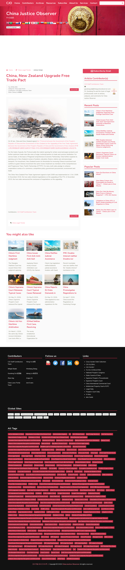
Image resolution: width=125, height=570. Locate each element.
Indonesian (18, 417)
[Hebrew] (51, 23)
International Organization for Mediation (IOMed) (22, 499)
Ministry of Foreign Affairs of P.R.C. (81, 515)
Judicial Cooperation (90, 506)
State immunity (13, 549)
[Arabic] (10, 23)
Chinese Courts (28, 465)
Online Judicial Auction (36, 524)
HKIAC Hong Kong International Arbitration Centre (64, 490)
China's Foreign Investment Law (83, 456)
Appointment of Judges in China (17, 437)
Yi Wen (88, 394)
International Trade (67, 499)
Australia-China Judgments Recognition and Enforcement (24, 440)
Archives (40, 3)
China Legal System (14, 456)
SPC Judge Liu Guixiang (95, 543)
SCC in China (45, 537)
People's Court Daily (93, 392)
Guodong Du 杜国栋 (14, 373)
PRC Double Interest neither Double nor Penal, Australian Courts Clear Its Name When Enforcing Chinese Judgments (106, 143)
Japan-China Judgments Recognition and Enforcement (87, 502)
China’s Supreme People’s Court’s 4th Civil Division (59, 462)
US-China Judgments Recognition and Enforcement (53, 555)
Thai (34, 417)
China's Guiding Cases (101, 456)
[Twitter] (55, 363)
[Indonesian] (54, 23)
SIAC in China (108, 537)
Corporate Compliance (24, 471)
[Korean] (36, 23)
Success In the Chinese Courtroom (28, 549)
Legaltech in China (39, 512)
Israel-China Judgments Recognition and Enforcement (23, 502)
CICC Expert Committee (80, 465)
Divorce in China (48, 478)
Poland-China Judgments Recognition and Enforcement (58, 527)
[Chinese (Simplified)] (14, 23)
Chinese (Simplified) (27, 414)
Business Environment (79, 446)
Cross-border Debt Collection (96, 362)
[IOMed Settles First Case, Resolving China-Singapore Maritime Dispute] (34, 314)
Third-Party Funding (32, 552)
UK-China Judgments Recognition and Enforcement (23, 555)
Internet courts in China (81, 499)
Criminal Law (78, 471)
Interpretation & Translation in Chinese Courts (102, 499)
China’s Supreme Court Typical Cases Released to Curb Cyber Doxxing (34, 293)
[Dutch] (17, 23)
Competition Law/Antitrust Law (87, 468)
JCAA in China (108, 502)
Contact (93, 3)
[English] (7, 23)
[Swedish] (48, 23)
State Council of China (93, 375)
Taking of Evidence (46, 549)
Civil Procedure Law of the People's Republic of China (23, 468)
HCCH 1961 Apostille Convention (100, 487)
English (11, 414)
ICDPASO (38, 493)
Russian (98, 414)
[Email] (48, 363)
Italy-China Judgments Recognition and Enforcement (55, 502)
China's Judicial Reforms (15, 459)
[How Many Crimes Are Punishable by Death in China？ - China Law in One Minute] (89, 184)
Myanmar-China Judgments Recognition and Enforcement (24, 521)
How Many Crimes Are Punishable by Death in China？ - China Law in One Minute (106, 183)
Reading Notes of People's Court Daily (49, 530)
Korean (83, 414)
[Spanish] (45, 23)
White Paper (61, 558)
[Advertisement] (62, 53)
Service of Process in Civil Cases (70, 537)
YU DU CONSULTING (93, 370)
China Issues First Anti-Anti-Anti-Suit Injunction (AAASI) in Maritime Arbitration (105, 122)
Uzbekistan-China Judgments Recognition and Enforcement (86, 555)
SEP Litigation (54, 537)
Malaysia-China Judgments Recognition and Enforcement (35, 515)
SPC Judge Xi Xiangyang (61, 546)
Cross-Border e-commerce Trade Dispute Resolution (40, 474)
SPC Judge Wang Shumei (46, 546)
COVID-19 (69, 471)
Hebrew (11, 417)
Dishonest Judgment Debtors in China (31, 478)
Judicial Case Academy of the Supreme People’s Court (68, 506)
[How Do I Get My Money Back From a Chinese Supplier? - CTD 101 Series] (89, 194)
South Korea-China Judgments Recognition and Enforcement (25, 543)
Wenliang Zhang (31, 369)
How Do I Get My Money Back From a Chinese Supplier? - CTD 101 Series (106, 193)
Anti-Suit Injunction (107, 434)
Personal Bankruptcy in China (17, 527)
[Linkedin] (70, 363)
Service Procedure (86, 537)
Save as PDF (74, 89)
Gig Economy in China (15, 487)
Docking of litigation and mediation (65, 478)
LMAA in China (13, 515)
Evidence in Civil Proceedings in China (75, 481)
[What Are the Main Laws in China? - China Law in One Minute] (89, 212)
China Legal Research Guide (107, 453)
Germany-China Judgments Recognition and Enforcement (88, 484)
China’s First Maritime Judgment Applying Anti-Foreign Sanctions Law (105, 112)
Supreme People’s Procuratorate (97, 378)
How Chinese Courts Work (87, 490)
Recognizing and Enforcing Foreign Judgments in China (59, 534)
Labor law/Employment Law (91, 509)
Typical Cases (55, 552)
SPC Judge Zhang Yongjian (91, 546)
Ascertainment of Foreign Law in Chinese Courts (55, 437)
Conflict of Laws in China (106, 468)
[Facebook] (63, 363)
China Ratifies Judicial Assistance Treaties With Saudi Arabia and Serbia (105, 132)
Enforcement (46, 481)
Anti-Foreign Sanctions (93, 434)
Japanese (76, 414)
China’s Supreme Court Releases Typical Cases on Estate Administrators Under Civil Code (106, 155)
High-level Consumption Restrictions (37, 490)
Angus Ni (29, 378)
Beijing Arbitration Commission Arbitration (87, 440)
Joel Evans (29, 383)
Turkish (40, 417)
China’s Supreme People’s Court (33, 462)
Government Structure (29, 487)
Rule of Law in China (82, 534)
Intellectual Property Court (16, 496)
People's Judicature (78, 524)
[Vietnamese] (57, 23)
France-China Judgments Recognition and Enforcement (55, 484)
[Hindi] (26, 23)
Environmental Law (57, 481)
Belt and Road (46, 443)
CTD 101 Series (62, 474)
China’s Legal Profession (15, 462)
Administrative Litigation (60, 434)
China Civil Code (71, 450)
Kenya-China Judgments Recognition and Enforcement (66, 509)
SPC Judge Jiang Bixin (81, 543)
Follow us (50, 356)
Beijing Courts (105, 440)
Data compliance (107, 474)
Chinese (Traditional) (40, 414)
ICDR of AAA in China (49, 493)
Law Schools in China (107, 509)
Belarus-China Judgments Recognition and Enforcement (24, 443)
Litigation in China (107, 512)
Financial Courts (92, 481)
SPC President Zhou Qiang (108, 546)
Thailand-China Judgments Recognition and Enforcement (93, 549)
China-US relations (109, 459)
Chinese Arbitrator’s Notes (83, 462)
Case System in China (48, 450)
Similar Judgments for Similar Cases (19, 540)
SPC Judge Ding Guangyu (51, 543)
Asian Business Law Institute (79, 437)
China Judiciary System (54, 453)
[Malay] (67, 23)
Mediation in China (58, 515)
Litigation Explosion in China (92, 512)
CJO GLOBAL (90, 364)
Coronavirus (12, 471)
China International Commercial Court (98, 383)
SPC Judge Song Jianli (30, 546)
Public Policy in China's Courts (17, 530)
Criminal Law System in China (92, 471)
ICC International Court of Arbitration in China (21, 493)
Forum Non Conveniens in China (17, 484)
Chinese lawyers (50, 465)
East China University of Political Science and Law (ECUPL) (24, 481)
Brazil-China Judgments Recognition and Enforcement (23, 446)
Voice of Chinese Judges (48, 558)
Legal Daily (90, 389)
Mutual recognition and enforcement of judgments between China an (88, 518)
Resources (51, 3)
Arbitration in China (34, 437)
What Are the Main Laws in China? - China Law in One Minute (106, 211)
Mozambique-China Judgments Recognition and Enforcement (25, 518)
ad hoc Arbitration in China (16, 434)
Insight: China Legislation (79, 493)
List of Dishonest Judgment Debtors (71, 512)
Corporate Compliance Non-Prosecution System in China (48, 471)
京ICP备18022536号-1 (40, 564)
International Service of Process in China (49, 499)
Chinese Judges (39, 465)
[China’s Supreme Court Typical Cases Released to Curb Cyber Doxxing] (34, 279)
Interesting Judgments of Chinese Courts (36, 496)
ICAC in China (110, 490)
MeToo (68, 515)
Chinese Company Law (15, 465)
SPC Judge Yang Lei (76, 546)
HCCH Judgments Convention (17, 490)
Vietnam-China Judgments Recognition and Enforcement (24, 558)
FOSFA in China (33, 484)
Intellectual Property (93, 493)
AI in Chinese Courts (78, 434)
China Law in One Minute (69, 453)
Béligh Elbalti (12, 369)
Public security (32, 530)
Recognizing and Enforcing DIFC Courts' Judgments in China (78, 530)
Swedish (112, 414)
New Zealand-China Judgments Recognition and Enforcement (95, 521)
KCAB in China (45, 509)
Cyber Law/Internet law (94, 474)
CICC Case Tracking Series (64, 465)
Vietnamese (27, 417)
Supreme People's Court (94, 381)
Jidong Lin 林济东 (32, 373)
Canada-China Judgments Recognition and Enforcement (24, 450)
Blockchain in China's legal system (79, 443)
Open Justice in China (51, 524)
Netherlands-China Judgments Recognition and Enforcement (59, 521)
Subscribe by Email (102, 71)
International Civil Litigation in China (95, 496)
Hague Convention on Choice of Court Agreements (74, 487)
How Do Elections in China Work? (106, 173)
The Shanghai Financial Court (17, 552)
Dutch (50, 414)
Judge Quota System (31, 506)
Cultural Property (73, 474)
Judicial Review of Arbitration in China (19, 509)
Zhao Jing (11, 378)
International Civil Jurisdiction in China (72, 496)
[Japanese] (32, 23)
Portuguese (91, 414)
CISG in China (92, 465)
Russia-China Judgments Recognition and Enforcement (24, 537)
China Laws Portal (84, 453)
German (63, 414)
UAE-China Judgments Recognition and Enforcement (76, 552)
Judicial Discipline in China (106, 506)
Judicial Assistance (45, 506)
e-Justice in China (82, 478)
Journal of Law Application (16, 506)
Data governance (13, 478)
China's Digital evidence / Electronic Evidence (60, 456)
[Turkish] (64, 23)
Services (84, 3)
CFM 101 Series (60, 450)
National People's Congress (95, 373)
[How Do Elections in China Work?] (89, 174)
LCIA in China (12, 512)
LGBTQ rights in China (53, 512)
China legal (94, 453)
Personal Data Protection (34, 527)
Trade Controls (45, 552)
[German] (23, 23)
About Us (73, 3)
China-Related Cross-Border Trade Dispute (90, 459)
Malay (46, 417)
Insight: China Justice (63, 493)
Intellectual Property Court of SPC (97, 386)
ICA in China (100, 490)
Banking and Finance (48, 440)
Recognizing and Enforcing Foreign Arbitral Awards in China (25, 534)
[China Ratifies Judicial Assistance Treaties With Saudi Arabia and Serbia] (52, 245)
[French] (20, 23)
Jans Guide (89, 397)
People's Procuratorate (92, 524)
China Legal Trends (20, 89)
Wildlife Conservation (73, 558)
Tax (74, 549)
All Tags (12, 428)
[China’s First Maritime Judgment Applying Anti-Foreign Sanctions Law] (16, 245)
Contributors (28, 3)
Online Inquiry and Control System (18, 524)
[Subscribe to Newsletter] (77, 363)
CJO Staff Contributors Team (24, 90)
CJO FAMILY (90, 367)
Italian (69, 414)
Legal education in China (25, 512)
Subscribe (62, 3)
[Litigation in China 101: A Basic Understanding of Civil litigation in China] (89, 203)
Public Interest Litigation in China (105, 527)
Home (17, 3)
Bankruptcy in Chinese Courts (65, 440)
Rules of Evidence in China (98, 534)
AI (69, 434)
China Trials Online (40, 456)
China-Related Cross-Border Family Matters (64, 459)
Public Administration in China (84, 527)
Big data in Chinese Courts (59, 443)
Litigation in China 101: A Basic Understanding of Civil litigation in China (106, 202)
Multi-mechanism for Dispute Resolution (56, 518)
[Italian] (29, 23)
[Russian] (42, 23)
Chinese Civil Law (97, 462)
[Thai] (60, 23)
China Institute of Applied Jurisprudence (89, 450)
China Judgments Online (38, 453)
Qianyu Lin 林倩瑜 (17, 92)
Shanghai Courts (97, 537)
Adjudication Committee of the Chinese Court (38, 434)
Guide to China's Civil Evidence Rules (48, 487)
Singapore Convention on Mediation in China (43, 540)
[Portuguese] (39, 23)
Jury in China (35, 509)
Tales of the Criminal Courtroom (62, 549)
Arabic (17, 414)
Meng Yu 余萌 (31, 362)
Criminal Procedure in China (16, 474)
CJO (9, 3)
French (56, 414)
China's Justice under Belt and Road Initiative (37, 459)
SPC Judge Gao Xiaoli (67, 543)
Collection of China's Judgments (68, 468)
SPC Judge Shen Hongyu (15, 546)
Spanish (105, 414)
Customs (82, 474)
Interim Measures (54, 496)
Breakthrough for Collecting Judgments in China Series (56, 446)
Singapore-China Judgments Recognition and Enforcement (74, 540)
